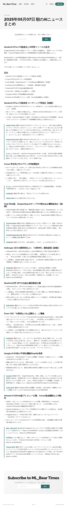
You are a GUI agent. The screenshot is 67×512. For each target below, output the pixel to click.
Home (20, 4)
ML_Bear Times (10, 4)
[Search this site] (46, 4)
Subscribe (59, 4)
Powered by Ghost (60, 504)
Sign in (52, 4)
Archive (26, 4)
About (32, 4)
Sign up (33, 504)
